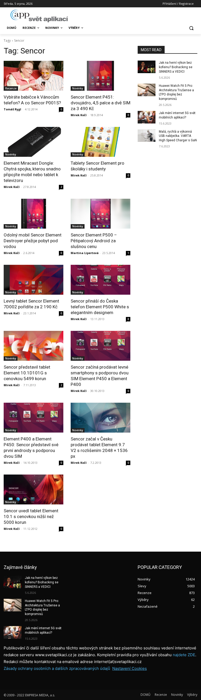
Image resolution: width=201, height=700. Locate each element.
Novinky (77, 88)
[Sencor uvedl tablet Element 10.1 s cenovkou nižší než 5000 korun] (33, 489)
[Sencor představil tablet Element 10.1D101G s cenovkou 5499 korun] (33, 346)
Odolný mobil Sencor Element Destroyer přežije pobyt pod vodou (33, 240)
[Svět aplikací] (39, 16)
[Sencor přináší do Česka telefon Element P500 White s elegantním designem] (100, 280)
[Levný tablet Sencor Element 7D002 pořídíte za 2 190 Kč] (33, 280)
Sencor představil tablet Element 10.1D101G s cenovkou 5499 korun (27, 372)
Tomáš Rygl (12, 109)
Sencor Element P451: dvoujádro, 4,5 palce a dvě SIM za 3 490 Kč (100, 102)
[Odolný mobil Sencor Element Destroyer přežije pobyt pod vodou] (33, 214)
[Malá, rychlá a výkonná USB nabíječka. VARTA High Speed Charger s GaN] (146, 136)
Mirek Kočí (79, 115)
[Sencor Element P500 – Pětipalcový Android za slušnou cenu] (100, 214)
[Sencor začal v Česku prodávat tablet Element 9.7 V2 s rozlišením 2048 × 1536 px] (100, 418)
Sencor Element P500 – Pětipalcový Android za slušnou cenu (94, 240)
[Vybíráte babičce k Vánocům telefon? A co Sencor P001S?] (33, 76)
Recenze (10, 88)
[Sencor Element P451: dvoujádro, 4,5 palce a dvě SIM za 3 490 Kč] (100, 76)
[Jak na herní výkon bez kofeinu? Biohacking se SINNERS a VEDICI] (146, 67)
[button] (191, 28)
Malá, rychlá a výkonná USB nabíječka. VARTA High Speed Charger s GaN (178, 136)
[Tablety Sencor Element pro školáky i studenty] (100, 142)
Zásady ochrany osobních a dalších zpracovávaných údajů (57, 668)
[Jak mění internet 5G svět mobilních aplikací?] (146, 117)
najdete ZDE (184, 654)
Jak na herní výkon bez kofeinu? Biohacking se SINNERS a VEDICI (175, 67)
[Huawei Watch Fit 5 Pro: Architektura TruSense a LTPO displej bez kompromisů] (146, 90)
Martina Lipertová (85, 253)
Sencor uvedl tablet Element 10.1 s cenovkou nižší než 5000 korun (31, 516)
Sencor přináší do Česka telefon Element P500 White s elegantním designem (100, 306)
